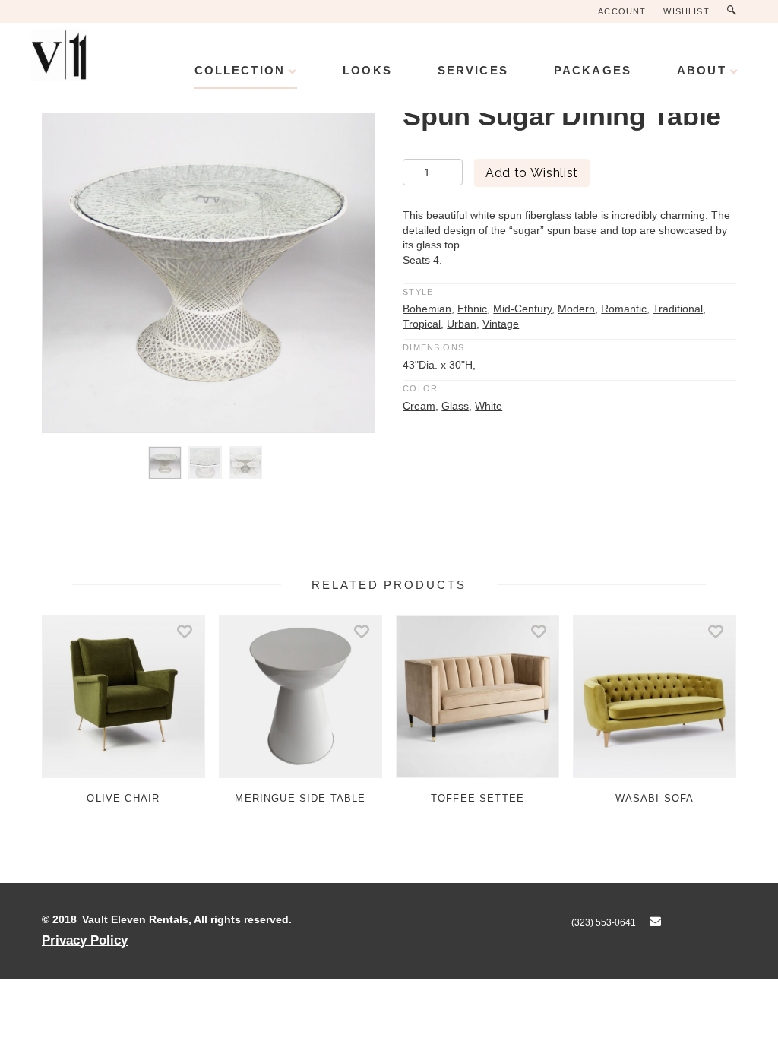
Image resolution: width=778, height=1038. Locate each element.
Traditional (678, 308)
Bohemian (427, 308)
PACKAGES (592, 70)
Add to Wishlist (531, 173)
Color (420, 388)
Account (622, 11)
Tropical (422, 324)
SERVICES (473, 70)
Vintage (500, 324)
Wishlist (686, 11)
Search (735, 11)
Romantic (624, 308)
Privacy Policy (85, 940)
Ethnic (472, 308)
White (488, 406)
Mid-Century (522, 308)
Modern (576, 308)
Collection (239, 70)
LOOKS (367, 70)
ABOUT (701, 70)
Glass (455, 406)
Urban (461, 324)
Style (418, 291)
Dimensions (433, 347)
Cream (419, 406)
